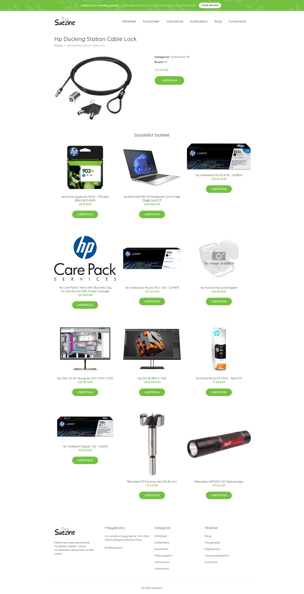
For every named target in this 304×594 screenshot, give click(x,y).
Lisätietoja (169, 80)
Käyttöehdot (212, 549)
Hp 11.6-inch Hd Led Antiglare (218, 287)
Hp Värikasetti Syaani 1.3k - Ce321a (85, 446)
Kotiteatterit (198, 21)
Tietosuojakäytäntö (217, 555)
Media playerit (163, 555)
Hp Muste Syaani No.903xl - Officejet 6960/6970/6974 (85, 198)
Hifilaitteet (129, 21)
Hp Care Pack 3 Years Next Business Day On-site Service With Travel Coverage (85, 289)
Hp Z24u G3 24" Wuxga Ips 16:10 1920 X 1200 (85, 378)
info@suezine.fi (113, 547)
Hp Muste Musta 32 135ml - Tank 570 (219, 378)
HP (188, 57)
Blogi (218, 21)
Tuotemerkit (237, 21)
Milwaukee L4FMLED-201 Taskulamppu (219, 481)
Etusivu (58, 45)
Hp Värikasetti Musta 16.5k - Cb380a (219, 175)
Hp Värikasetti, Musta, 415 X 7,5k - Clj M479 (152, 287)
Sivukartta (211, 562)
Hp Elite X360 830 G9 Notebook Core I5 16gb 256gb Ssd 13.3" (152, 198)
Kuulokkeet (151, 21)
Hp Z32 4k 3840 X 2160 (152, 378)
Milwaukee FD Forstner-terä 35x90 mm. (152, 481)
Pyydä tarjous (210, 5)
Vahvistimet (174, 21)
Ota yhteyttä (212, 542)
